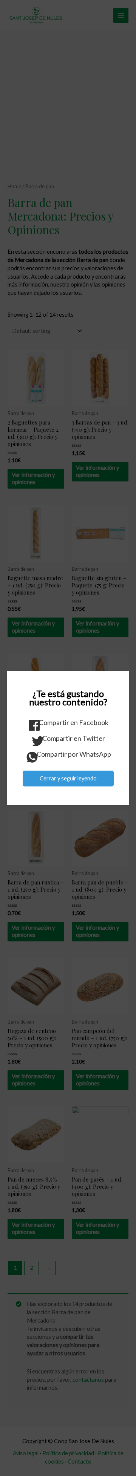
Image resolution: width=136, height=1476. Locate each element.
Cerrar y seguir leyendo (68, 778)
